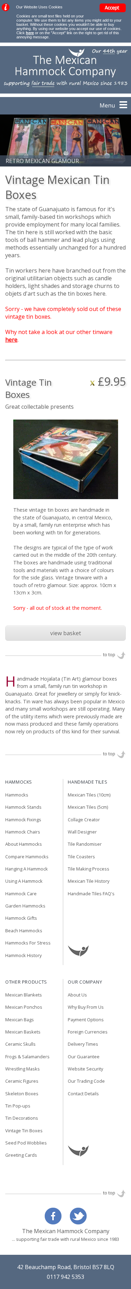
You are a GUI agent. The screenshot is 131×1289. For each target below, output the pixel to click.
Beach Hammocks (23, 931)
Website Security (85, 1069)
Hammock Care (21, 894)
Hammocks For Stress (28, 943)
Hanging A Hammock (26, 869)
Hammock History (23, 955)
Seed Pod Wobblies (26, 1143)
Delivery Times (83, 1044)
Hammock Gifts (21, 918)
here (30, 33)
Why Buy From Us (86, 1007)
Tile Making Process (88, 869)
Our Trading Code (86, 1081)
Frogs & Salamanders (27, 1057)
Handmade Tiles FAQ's (91, 894)
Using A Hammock (24, 881)
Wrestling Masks (22, 1069)
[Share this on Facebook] (55, 1222)
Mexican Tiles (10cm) (89, 795)
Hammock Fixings (23, 820)
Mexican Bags (19, 1020)
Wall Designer (82, 832)
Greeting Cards (21, 1155)
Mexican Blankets (23, 995)
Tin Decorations (21, 1118)
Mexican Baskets (23, 1032)
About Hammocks (23, 844)
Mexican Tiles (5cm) (88, 807)
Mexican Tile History (88, 881)
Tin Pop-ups (17, 1106)
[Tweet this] (76, 1222)
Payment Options (86, 1020)
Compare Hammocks (27, 857)
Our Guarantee (84, 1057)
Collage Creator (84, 820)
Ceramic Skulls (20, 1044)
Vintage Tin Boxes (24, 1131)
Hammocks (16, 795)
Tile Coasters (81, 857)
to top (109, 654)
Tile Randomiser (85, 844)
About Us (77, 995)
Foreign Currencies (88, 1032)
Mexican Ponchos (23, 1007)
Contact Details (83, 1094)
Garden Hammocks (25, 906)
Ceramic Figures (21, 1081)
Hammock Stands (23, 807)
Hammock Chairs (22, 832)
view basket (65, 633)
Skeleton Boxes (21, 1094)
